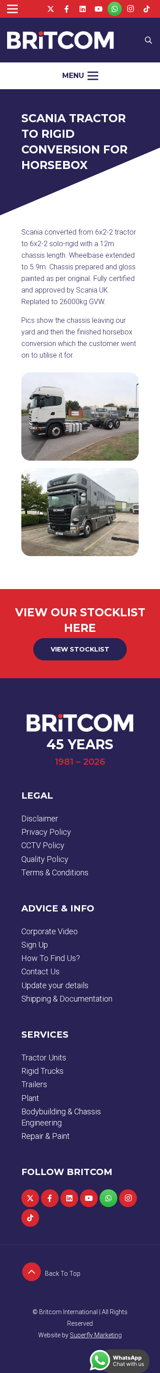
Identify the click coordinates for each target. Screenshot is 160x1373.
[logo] (60, 40)
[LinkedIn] (83, 9)
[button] (148, 40)
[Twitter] (51, 9)
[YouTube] (99, 9)
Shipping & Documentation (66, 998)
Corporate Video (49, 931)
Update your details (54, 985)
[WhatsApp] (115, 9)
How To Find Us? (50, 958)
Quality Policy (44, 859)
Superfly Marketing (96, 1335)
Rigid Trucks (42, 1071)
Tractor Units (43, 1057)
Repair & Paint (45, 1136)
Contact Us (40, 971)
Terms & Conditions (54, 872)
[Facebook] (67, 9)
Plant (30, 1098)
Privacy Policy (46, 832)
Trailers (34, 1084)
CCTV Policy (42, 845)
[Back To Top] (33, 1273)
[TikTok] (147, 9)
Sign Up (34, 944)
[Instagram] (131, 9)
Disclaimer (39, 818)
